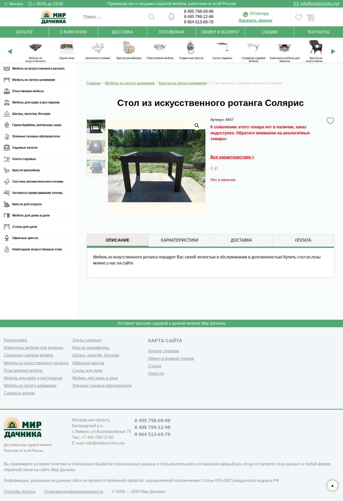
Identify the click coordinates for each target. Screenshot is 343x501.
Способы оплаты (20, 491)
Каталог (24, 32)
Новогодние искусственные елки (37, 249)
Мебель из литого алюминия (33, 80)
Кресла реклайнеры (90, 348)
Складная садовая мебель (28, 355)
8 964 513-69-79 (198, 22)
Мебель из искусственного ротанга (38, 68)
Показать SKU (147, 298)
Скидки (269, 32)
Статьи (154, 366)
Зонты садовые (24, 159)
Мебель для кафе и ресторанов (36, 102)
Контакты (318, 32)
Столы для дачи (24, 227)
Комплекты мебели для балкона (33, 348)
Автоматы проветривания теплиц (37, 193)
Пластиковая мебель (28, 91)
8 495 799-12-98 (198, 17)
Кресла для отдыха (27, 204)
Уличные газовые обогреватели (36, 136)
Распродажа (15, 340)
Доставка (122, 32)
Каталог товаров (163, 351)
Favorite (331, 119)
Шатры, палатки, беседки (31, 114)
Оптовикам (171, 32)
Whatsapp (259, 13)
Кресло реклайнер (26, 170)
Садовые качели (24, 147)
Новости (156, 373)
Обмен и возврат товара (171, 358)
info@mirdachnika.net (319, 4)
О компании (73, 32)
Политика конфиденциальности (73, 491)
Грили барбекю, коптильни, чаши (36, 125)
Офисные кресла (25, 238)
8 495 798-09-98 (198, 11)
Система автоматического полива (37, 181)
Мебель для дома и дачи (30, 215)
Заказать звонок (255, 20)
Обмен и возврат (220, 32)
